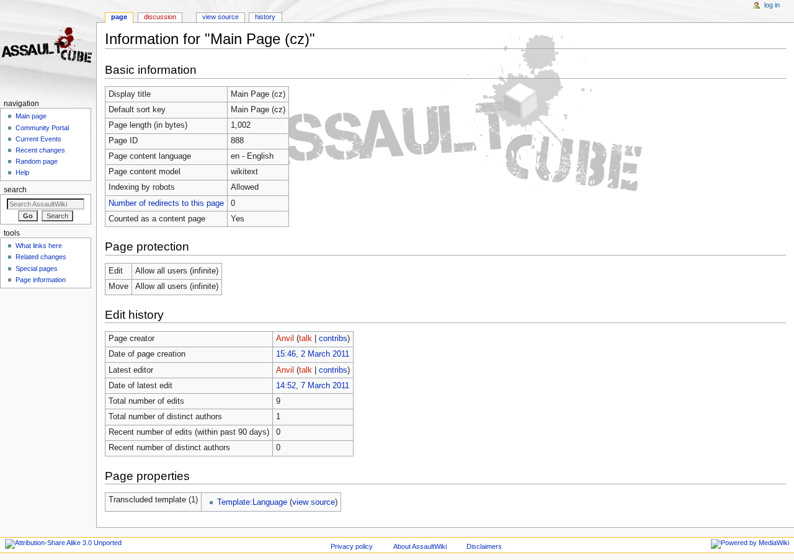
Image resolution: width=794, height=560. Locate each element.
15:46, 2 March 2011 (312, 354)
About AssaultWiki (420, 546)
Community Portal (42, 127)
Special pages (37, 268)
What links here (39, 245)
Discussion (160, 16)
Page (119, 16)
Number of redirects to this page (166, 203)
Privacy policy (352, 546)
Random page (37, 161)
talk (305, 338)
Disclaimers (484, 546)
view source (313, 502)
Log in (772, 5)
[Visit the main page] (48, 48)
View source (220, 16)
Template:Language (252, 502)
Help (22, 172)
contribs (333, 338)
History (265, 16)
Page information (41, 279)
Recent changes (40, 150)
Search (15, 189)
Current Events (38, 139)
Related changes (41, 256)
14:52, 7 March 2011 (312, 385)
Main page (31, 116)
